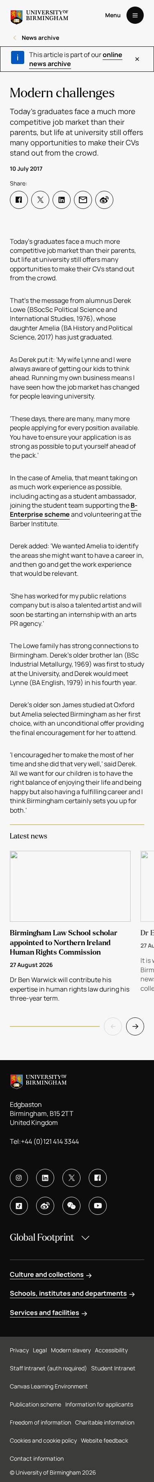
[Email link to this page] (83, 200)
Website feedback (104, 1440)
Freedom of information (40, 1422)
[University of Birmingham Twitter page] (71, 1178)
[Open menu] (135, 15)
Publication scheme (35, 1404)
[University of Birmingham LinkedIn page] (45, 1178)
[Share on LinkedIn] (62, 200)
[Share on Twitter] (40, 200)
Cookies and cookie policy (43, 1440)
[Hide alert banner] (137, 59)
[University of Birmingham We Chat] (71, 1206)
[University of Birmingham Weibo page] (45, 1206)
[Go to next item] (135, 1026)
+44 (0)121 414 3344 (50, 1141)
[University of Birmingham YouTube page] (98, 1206)
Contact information (37, 1458)
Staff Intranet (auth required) (48, 1368)
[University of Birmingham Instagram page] (19, 1178)
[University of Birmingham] (39, 15)
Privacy (19, 1350)
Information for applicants (99, 1404)
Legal (40, 1350)
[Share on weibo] (104, 200)
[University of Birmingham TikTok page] (19, 1206)
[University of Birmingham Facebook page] (98, 1178)
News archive (40, 37)
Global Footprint (42, 1237)
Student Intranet (113, 1368)
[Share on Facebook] (19, 200)
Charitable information (104, 1422)
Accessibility (111, 1350)
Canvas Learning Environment (49, 1386)
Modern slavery (71, 1350)
